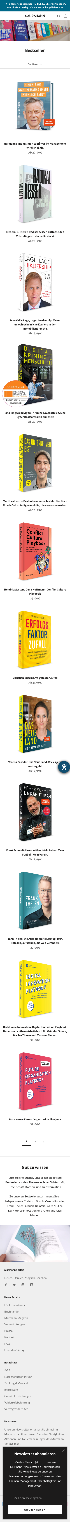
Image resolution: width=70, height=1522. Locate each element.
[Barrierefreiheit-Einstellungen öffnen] (64, 767)
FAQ (7, 1343)
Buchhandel (11, 1311)
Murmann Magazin (16, 1318)
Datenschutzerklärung (18, 1376)
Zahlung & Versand (16, 1383)
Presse (8, 1330)
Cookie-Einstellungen (17, 1396)
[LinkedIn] (31, 1284)
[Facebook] (5, 1284)
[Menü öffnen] (5, 15)
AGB (7, 1370)
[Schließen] (63, 1450)
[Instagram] (23, 1284)
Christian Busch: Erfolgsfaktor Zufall (35, 678)
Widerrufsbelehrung (17, 1402)
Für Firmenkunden (15, 1305)
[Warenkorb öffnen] (65, 16)
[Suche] (58, 15)
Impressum (11, 1389)
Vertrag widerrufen (16, 1408)
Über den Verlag (14, 1350)
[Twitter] (14, 1284)
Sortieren (33, 64)
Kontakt (9, 1337)
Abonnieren (35, 1509)
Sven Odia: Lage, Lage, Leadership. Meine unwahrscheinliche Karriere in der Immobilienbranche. (35, 324)
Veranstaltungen (14, 1324)
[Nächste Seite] (43, 1141)
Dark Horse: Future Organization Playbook (35, 1119)
